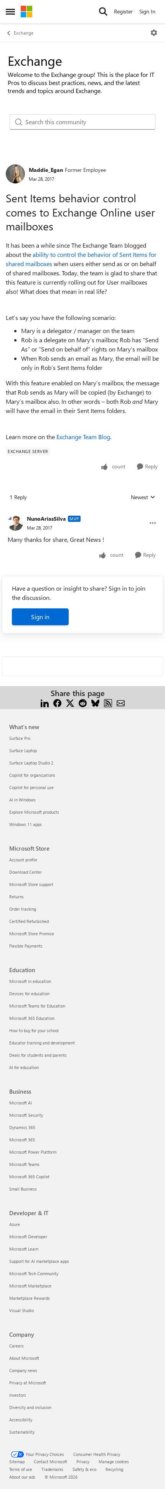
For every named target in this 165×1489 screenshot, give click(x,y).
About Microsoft (24, 1358)
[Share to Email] (121, 702)
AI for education (24, 1067)
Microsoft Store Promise (31, 933)
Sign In (147, 11)
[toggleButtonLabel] (153, 32)
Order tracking (22, 909)
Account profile (23, 860)
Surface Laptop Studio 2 (31, 763)
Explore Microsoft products (34, 812)
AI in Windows (22, 800)
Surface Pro (19, 738)
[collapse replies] (82, 512)
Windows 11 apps (25, 824)
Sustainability (22, 1432)
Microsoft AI (20, 1103)
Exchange (23, 33)
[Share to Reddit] (83, 702)
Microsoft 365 (22, 1140)
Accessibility (20, 1419)
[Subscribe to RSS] (108, 702)
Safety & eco (84, 1469)
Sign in (40, 617)
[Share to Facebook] (57, 702)
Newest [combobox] (143, 497)
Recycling (114, 1469)
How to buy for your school (34, 1030)
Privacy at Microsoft (27, 1383)
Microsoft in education (30, 981)
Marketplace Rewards (29, 1298)
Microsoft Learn (23, 1249)
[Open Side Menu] (10, 11)
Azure (14, 1224)
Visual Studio (21, 1310)
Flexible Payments (26, 946)
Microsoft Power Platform (32, 1152)
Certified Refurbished (29, 921)
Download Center (25, 872)
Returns (16, 896)
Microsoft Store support (31, 884)
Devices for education (29, 993)
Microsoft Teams (24, 1164)
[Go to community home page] (26, 11)
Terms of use (20, 1469)
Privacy (82, 1461)
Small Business (23, 1189)
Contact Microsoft (50, 1461)
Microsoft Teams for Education (37, 1006)
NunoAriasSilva (46, 518)
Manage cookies (114, 1461)
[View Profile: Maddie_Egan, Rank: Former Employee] (15, 173)
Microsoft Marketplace (30, 1286)
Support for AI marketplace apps (39, 1261)
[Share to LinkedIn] (45, 702)
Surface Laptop (23, 750)
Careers (16, 1346)
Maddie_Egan (46, 169)
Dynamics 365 (22, 1127)
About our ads (22, 1477)
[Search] (103, 11)
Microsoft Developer (28, 1236)
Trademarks (52, 1469)
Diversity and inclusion (30, 1407)
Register (123, 11)
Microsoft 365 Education (31, 1018)
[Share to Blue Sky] (95, 702)
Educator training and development (42, 1043)
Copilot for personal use (31, 787)
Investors (17, 1395)
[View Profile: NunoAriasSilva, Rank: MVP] (15, 523)
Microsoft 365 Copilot (29, 1176)
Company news (23, 1370)
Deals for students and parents (38, 1055)
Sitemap (17, 1461)
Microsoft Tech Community (33, 1273)
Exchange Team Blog (83, 437)
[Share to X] (70, 702)
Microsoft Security (26, 1115)
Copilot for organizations (32, 775)
